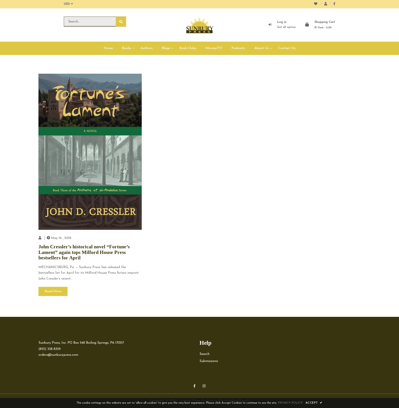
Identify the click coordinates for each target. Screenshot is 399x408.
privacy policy (290, 402)
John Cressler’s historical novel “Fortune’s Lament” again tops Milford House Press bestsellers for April (84, 252)
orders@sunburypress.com (58, 355)
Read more (53, 291)
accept (314, 402)
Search (204, 354)
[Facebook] (334, 4)
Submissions (209, 361)
